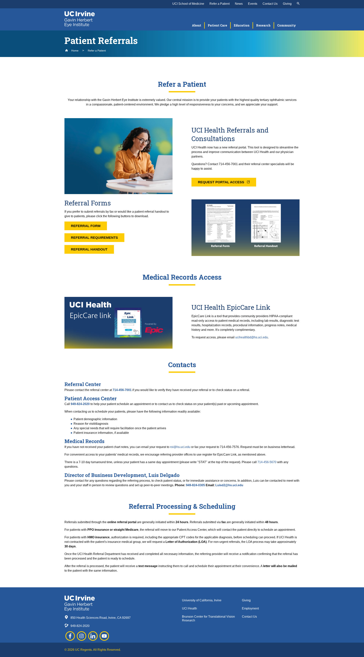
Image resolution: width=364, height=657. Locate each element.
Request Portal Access (221, 182)
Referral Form (85, 226)
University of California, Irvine (201, 600)
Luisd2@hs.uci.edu (229, 485)
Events (252, 3)
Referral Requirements (94, 238)
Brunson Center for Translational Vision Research (208, 618)
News (239, 3)
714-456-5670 (266, 462)
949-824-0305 (195, 485)
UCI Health (189, 608)
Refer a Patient (219, 3)
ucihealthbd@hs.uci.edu (251, 337)
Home (74, 50)
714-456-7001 (122, 390)
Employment (250, 608)
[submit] (298, 3)
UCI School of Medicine (188, 3)
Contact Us (270, 3)
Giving (287, 3)
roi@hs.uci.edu (180, 447)
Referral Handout (89, 249)
